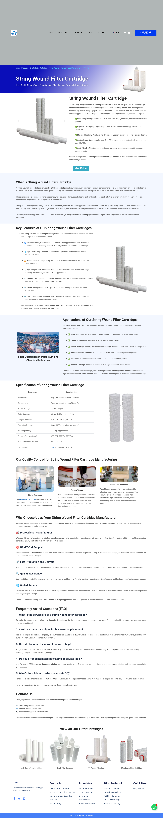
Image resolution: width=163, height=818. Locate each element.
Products (24, 68)
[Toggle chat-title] (154, 807)
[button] (18, 121)
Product (80, 32)
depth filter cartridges (27, 499)
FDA (52, 447)
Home (52, 32)
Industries (64, 32)
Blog (91, 32)
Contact (103, 32)
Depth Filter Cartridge (38, 68)
